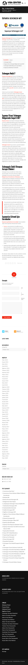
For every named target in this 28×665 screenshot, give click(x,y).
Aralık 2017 (5, 424)
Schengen (4, 39)
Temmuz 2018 (5, 420)
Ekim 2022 (5, 364)
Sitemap (4, 651)
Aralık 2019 (5, 401)
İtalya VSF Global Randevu (10, 533)
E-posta (22, 294)
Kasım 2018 (5, 418)
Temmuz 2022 (5, 370)
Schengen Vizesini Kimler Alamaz (12, 562)
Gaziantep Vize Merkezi (8, 619)
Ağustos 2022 (5, 368)
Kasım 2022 (5, 362)
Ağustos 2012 (5, 439)
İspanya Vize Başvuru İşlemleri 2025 (13, 524)
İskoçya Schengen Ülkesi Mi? (11, 520)
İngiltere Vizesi (6, 611)
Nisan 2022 (5, 376)
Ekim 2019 (5, 406)
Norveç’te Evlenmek (8, 537)
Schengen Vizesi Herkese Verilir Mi (12, 547)
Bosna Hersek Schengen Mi (10, 499)
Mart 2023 (5, 360)
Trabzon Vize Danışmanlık (8, 626)
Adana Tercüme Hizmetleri (9, 621)
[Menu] (25, 3)
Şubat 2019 (5, 414)
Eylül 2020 (5, 385)
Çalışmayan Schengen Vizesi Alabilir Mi (13, 503)
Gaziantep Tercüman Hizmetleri (10, 623)
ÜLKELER (4, 466)
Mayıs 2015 (5, 428)
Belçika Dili (6, 497)
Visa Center (10, 661)
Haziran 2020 (5, 391)
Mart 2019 (5, 412)
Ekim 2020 (5, 383)
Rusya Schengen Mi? (8, 539)
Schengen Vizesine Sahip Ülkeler (12, 556)
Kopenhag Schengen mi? (9, 535)
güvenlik (11, 87)
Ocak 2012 (5, 443)
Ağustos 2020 (5, 387)
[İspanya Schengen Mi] (14, 29)
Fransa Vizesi (5, 607)
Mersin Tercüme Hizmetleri (9, 615)
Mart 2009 (5, 458)
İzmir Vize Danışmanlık (8, 634)
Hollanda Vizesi (6, 609)
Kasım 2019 (5, 403)
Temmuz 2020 (5, 389)
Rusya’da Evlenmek (8, 541)
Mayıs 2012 (5, 441)
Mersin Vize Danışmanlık (8, 630)
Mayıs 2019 (5, 410)
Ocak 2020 (5, 399)
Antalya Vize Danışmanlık (8, 636)
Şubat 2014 (5, 435)
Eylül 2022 (5, 366)
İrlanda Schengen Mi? (9, 518)
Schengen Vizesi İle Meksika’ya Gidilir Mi (14, 553)
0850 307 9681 (7, 479)
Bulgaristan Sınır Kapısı (9, 501)
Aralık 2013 (5, 437)
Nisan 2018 (5, 422)
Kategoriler (4, 347)
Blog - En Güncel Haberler (8, 8)
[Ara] (21, 3)
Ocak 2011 (5, 449)
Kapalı (11, 59)
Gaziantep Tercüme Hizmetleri (10, 613)
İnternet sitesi (22, 299)
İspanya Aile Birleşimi (9, 522)
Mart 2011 (5, 445)
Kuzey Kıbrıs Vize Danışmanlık (10, 638)
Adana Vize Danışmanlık (8, 628)
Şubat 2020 (5, 397)
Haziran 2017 (5, 426)
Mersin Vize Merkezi (7, 617)
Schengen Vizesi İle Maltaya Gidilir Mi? (13, 551)
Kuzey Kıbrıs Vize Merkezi (8, 640)
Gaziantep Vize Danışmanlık (9, 632)
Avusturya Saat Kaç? (8, 491)
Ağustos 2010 (5, 454)
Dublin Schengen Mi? (9, 510)
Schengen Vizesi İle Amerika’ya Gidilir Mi (14, 549)
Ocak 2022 (5, 378)
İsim (22, 288)
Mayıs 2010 (5, 456)
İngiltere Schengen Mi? (9, 512)
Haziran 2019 (5, 408)
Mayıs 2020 (5, 393)
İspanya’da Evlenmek (8, 530)
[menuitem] (21, 3)
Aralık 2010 (5, 451)
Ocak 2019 (5, 416)
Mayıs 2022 (5, 374)
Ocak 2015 (5, 431)
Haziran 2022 (5, 372)
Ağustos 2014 (5, 433)
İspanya (5, 226)
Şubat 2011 (5, 447)
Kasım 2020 (5, 380)
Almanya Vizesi (6, 605)
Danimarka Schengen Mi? (10, 505)
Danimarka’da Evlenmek (9, 508)
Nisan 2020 (5, 395)
